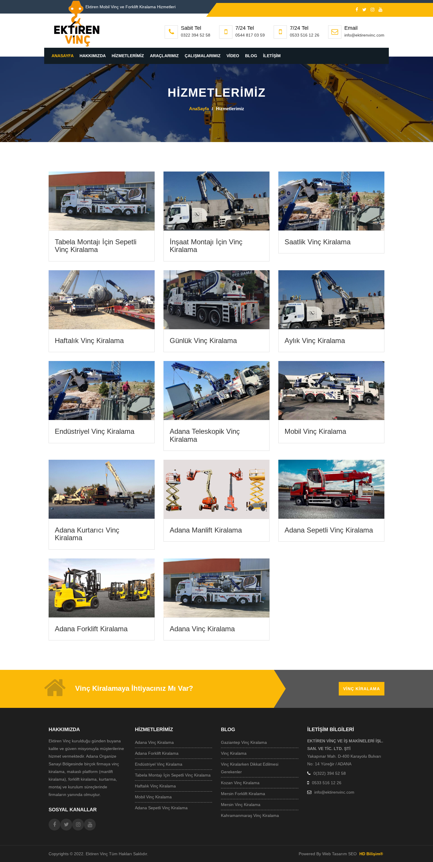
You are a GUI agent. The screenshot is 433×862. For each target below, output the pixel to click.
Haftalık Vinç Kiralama (89, 341)
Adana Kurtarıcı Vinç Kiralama (87, 534)
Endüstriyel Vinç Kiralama (94, 431)
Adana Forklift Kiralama (91, 629)
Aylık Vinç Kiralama (315, 341)
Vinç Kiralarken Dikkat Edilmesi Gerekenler (249, 768)
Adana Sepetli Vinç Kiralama (329, 530)
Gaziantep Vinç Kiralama (244, 742)
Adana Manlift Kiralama (206, 530)
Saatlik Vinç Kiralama (318, 242)
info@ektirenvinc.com (364, 35)
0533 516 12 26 (304, 35)
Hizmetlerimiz (128, 55)
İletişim (272, 55)
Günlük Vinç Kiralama (203, 341)
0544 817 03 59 (250, 35)
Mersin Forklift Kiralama (243, 793)
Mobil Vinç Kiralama (315, 431)
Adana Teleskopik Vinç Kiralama (205, 435)
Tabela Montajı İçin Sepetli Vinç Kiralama (95, 245)
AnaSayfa (63, 55)
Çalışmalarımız (203, 55)
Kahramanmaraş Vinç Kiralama (250, 815)
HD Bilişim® (371, 853)
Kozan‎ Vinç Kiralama (240, 782)
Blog (251, 55)
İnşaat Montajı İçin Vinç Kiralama (206, 245)
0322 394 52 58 (195, 35)
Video (233, 55)
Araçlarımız (164, 55)
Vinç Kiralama (361, 688)
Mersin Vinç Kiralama (240, 804)
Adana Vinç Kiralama (202, 629)
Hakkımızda (93, 55)
